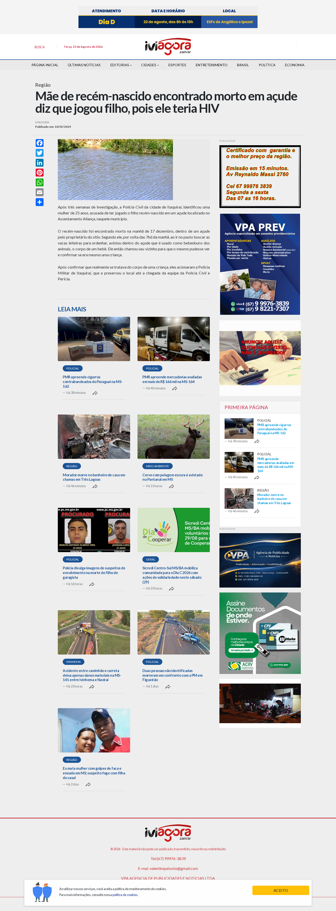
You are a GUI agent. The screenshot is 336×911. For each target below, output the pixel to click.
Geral (150, 559)
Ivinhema (73, 662)
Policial (72, 368)
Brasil (243, 65)
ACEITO (281, 890)
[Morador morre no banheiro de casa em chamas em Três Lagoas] (94, 437)
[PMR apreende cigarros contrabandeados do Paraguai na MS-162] (94, 339)
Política (267, 65)
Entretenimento (212, 65)
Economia (295, 65)
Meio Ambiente (157, 466)
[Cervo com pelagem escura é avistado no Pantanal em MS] (173, 437)
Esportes (177, 65)
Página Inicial (44, 65)
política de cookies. (125, 895)
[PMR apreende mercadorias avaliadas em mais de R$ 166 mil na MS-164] (173, 339)
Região (71, 466)
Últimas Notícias (84, 65)
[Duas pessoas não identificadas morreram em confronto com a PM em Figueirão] (173, 632)
